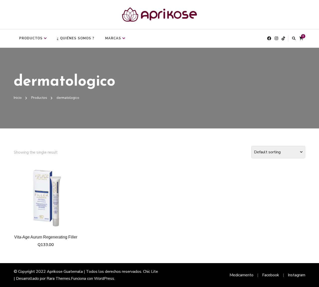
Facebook (270, 275)
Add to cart (45, 196)
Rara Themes (58, 278)
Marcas (113, 38)
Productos (31, 38)
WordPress (104, 278)
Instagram (296, 275)
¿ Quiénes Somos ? (75, 38)
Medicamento (241, 275)
